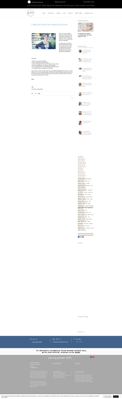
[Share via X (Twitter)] (35, 93)
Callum (81, 192)
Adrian (79, 181)
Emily (91, 198)
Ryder (79, 230)
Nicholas (91, 223)
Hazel (86, 207)
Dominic (79, 198)
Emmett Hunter (81, 201)
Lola (88, 216)
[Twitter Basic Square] (81, 237)
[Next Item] (91, 27)
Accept (115, 396)
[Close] (120, 396)
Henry (79, 210)
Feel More (80, 203)
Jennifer (87, 212)
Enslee (86, 201)
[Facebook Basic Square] (78, 237)
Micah (79, 221)
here (77, 352)
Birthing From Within (82, 190)
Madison (79, 219)
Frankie (79, 205)
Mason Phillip (89, 219)
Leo (86, 216)
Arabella (79, 183)
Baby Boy (88, 185)
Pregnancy (80, 228)
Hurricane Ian (84, 210)
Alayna (86, 181)
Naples (88, 221)
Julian (79, 214)
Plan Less (88, 225)
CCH (78, 192)
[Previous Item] (80, 27)
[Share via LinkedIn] (39, 93)
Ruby (92, 228)
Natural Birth (80, 223)
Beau (79, 187)
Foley (84, 203)
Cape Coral (90, 192)
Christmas (80, 196)
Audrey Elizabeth (81, 185)
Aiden (82, 181)
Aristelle (88, 183)
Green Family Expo (89, 205)
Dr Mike (84, 198)
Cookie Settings (107, 396)
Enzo (90, 201)
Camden (85, 192)
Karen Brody (87, 214)
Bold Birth (90, 190)
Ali (88, 181)
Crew (84, 196)
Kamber (82, 214)
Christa (89, 194)
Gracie (83, 205)
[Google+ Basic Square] (83, 237)
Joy (90, 212)
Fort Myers (88, 203)
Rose (84, 228)
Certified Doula (81, 194)
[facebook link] (91, 357)
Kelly (92, 214)
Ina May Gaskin (81, 212)
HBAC (82, 207)
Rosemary (88, 228)
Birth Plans (83, 187)
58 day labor (88, 178)
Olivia (79, 225)
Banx (92, 185)
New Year (86, 223)
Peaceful (83, 225)
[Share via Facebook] (32, 93)
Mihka (82, 221)
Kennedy (80, 216)
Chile (86, 194)
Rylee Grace (83, 230)
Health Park (90, 207)
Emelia (87, 198)
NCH (85, 221)
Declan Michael (89, 196)
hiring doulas (40, 89)
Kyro (83, 216)
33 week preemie (81, 178)
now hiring (33, 89)
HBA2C (79, 207)
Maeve (83, 219)
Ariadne (83, 183)
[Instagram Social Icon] (93, 357)
